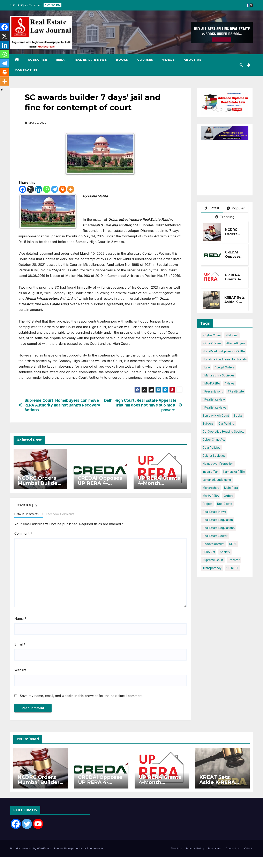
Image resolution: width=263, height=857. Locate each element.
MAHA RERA (211, 495)
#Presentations (213, 391)
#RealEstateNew (214, 399)
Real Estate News (90, 60)
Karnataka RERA (234, 471)
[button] (241, 65)
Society (225, 552)
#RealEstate (236, 391)
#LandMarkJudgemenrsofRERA (224, 351)
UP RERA (232, 568)
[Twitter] (27, 824)
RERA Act (209, 552)
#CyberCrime (212, 335)
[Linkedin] (38, 189)
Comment (23, 533)
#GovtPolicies (212, 343)
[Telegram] (54, 189)
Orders (228, 495)
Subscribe (37, 60)
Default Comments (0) (28, 514)
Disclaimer (214, 848)
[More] (70, 189)
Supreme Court (213, 560)
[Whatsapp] (46, 189)
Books (122, 60)
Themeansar (95, 848)
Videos (168, 60)
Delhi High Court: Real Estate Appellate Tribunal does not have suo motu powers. (140, 405)
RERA (60, 60)
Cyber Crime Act (214, 439)
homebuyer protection (218, 463)
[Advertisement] (232, 166)
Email (19, 644)
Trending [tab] (226, 217)
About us (192, 60)
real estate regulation (218, 519)
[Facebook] (22, 189)
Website (20, 670)
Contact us (26, 70)
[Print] (62, 189)
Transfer (234, 560)
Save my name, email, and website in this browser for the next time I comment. (81, 696)
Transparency (212, 568)
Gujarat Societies (214, 455)
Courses (145, 60)
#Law (206, 367)
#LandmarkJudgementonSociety (225, 359)
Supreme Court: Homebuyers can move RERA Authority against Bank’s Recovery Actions (62, 405)
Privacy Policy (195, 848)
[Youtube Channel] (38, 824)
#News (229, 383)
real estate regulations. (219, 528)
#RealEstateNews (214, 407)
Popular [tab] (238, 208)
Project (207, 503)
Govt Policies (211, 447)
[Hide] (1, 89)
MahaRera (231, 487)
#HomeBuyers (236, 343)
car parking (226, 423)
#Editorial (232, 335)
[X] (30, 189)
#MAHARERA (211, 383)
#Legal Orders (224, 367)
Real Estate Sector (215, 536)
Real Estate (224, 503)
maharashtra (211, 487)
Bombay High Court (216, 415)
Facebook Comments (60, 514)
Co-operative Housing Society (223, 431)
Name (20, 619)
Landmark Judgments (217, 479)
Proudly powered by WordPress (31, 848)
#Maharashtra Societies (218, 375)
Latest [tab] (214, 208)
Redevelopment (213, 544)
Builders (208, 423)
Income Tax (210, 471)
